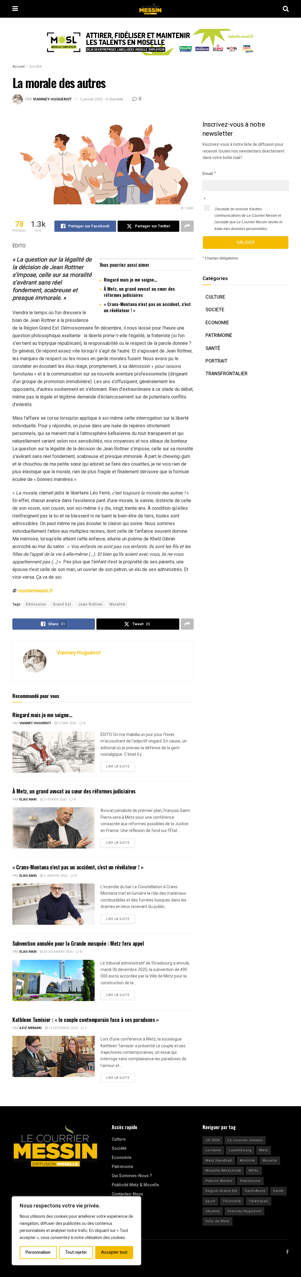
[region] (76, 1230)
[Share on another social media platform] (187, 226)
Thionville (232, 1201)
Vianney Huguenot (52, 99)
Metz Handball (218, 1160)
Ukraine (212, 1211)
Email (208, 173)
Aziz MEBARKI (30, 1027)
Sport (210, 1201)
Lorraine (213, 1150)
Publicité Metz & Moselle (135, 1185)
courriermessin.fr (34, 590)
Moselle (269, 1160)
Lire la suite (120, 765)
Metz (263, 1150)
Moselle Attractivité (223, 1170)
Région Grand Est (221, 1190)
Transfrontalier (226, 373)
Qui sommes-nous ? (132, 1176)
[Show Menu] (15, 9)
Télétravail (258, 1201)
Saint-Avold (255, 1190)
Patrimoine (218, 335)
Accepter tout (114, 1252)
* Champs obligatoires (220, 258)
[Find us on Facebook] (287, 1252)
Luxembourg (240, 1150)
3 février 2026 (54, 799)
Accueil (18, 66)
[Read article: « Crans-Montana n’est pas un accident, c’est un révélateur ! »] (53, 904)
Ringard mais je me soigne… (130, 279)
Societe (214, 309)
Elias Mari (28, 799)
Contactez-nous (127, 1194)
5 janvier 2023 (91, 99)
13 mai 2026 (66, 723)
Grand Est (62, 604)
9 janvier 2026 (55, 875)
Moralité (117, 604)
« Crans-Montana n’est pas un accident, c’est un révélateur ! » (147, 307)
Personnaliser (38, 1252)
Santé (212, 348)
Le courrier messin (245, 1140)
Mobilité (247, 1160)
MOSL (254, 1170)
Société (35, 66)
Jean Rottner (90, 604)
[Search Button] (286, 9)
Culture (215, 297)
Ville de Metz (217, 1221)
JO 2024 (212, 1140)
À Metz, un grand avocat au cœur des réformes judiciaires (139, 291)
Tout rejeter (76, 1252)
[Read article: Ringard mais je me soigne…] (53, 752)
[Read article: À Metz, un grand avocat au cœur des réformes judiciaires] (53, 827)
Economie (217, 322)
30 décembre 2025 (58, 951)
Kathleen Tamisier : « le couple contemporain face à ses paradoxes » (85, 1019)
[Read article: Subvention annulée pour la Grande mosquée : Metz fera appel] (53, 980)
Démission (36, 604)
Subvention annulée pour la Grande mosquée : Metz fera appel (78, 943)
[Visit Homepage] (150, 9)
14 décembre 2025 (63, 1027)
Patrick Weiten (219, 1180)
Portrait (216, 361)
